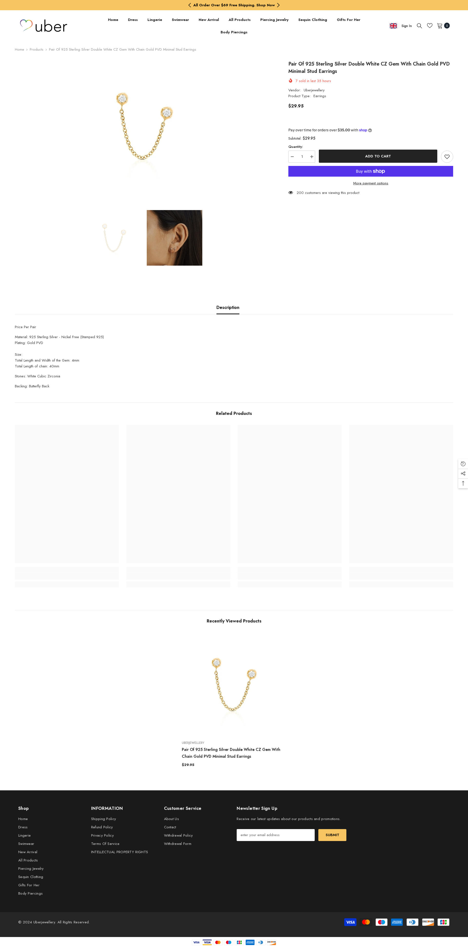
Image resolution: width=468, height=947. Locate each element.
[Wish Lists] (429, 25)
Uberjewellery (314, 90)
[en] (393, 26)
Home (19, 49)
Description (227, 307)
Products (36, 49)
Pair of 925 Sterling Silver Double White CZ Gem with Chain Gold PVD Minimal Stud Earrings (231, 753)
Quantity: (295, 146)
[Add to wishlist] (447, 157)
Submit (332, 835)
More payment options (370, 183)
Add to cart (378, 156)
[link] (67, 576)
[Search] (419, 25)
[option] (234, 5)
